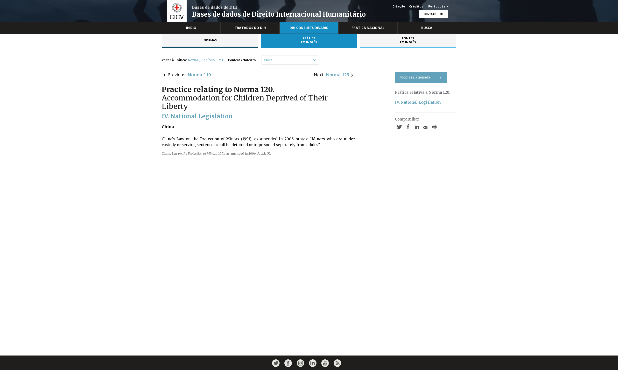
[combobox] (264, 60)
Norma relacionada (415, 77)
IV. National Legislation (418, 102)
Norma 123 (337, 75)
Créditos (416, 6)
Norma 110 (199, 75)
